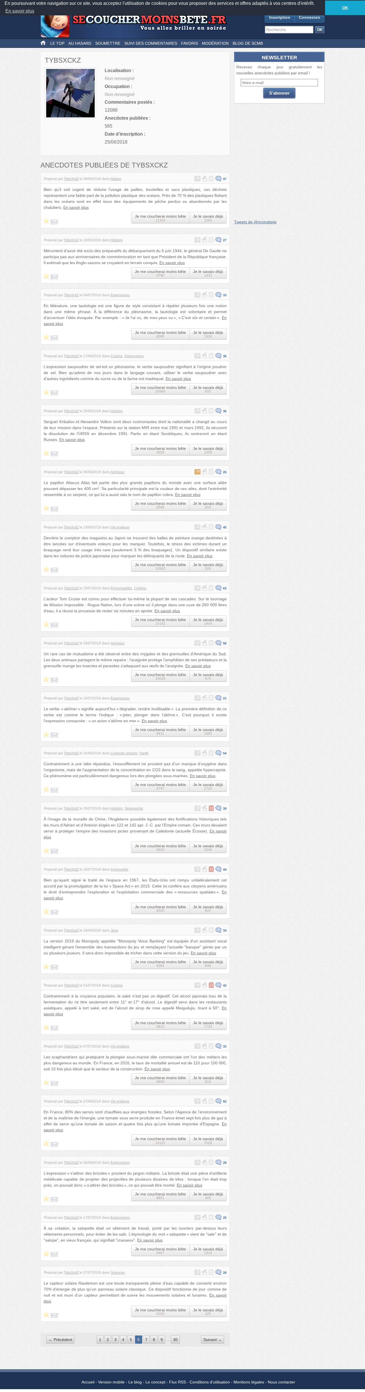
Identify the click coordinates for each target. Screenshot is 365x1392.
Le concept (155, 1382)
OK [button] (345, 7)
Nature (116, 179)
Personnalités (121, 588)
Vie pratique (120, 527)
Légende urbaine (124, 753)
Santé (144, 753)
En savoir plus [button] (19, 11)
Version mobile (111, 1382)
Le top (57, 43)
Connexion (309, 17)
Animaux (117, 472)
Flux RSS (177, 1382)
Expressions (120, 295)
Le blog (135, 1382)
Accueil (88, 1382)
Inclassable (119, 869)
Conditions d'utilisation (210, 1382)
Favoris (189, 43)
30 (175, 1339)
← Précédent (60, 1339)
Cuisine (117, 356)
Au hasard (79, 43)
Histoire (117, 240)
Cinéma (140, 588)
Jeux (114, 930)
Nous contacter (281, 1382)
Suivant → (212, 1339)
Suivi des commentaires (150, 43)
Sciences (118, 1273)
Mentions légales (249, 1382)
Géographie (134, 809)
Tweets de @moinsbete (255, 222)
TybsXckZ (71, 179)
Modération (215, 43)
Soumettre (107, 43)
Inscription (279, 17)
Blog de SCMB (248, 43)
